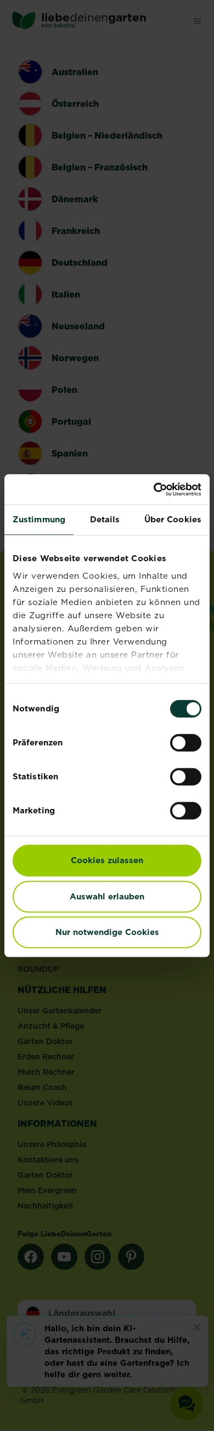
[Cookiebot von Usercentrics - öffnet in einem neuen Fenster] (153, 489)
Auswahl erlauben (107, 896)
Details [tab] (105, 519)
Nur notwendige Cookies (107, 932)
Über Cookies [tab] (172, 519)
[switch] (185, 742)
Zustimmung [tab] (39, 519)
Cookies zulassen (107, 860)
